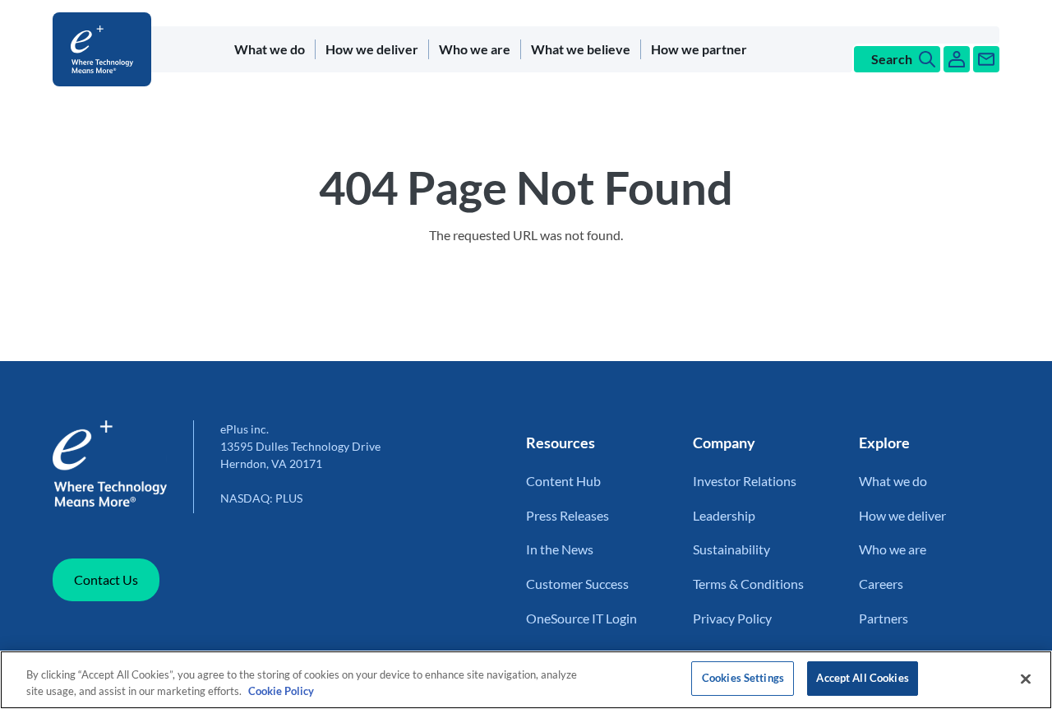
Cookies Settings (743, 677)
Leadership (724, 515)
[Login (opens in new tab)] (957, 59)
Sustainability (731, 549)
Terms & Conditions (748, 583)
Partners (883, 618)
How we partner (699, 49)
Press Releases (567, 515)
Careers (881, 583)
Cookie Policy (281, 690)
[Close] (1026, 678)
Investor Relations (744, 481)
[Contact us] (986, 59)
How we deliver (371, 49)
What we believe (580, 49)
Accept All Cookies (862, 677)
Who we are (474, 49)
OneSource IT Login (581, 618)
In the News (559, 549)
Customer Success (577, 583)
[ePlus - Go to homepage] (105, 49)
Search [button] (891, 59)
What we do (269, 49)
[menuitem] (270, 49)
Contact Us (106, 579)
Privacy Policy (732, 618)
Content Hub (563, 481)
